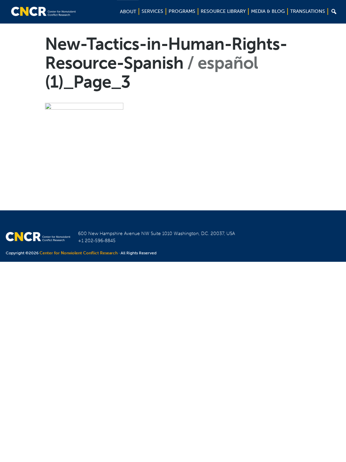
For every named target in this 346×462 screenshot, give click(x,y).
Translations (307, 11)
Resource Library (223, 11)
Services (152, 11)
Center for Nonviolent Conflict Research (79, 253)
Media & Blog (268, 11)
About (128, 12)
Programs (182, 11)
